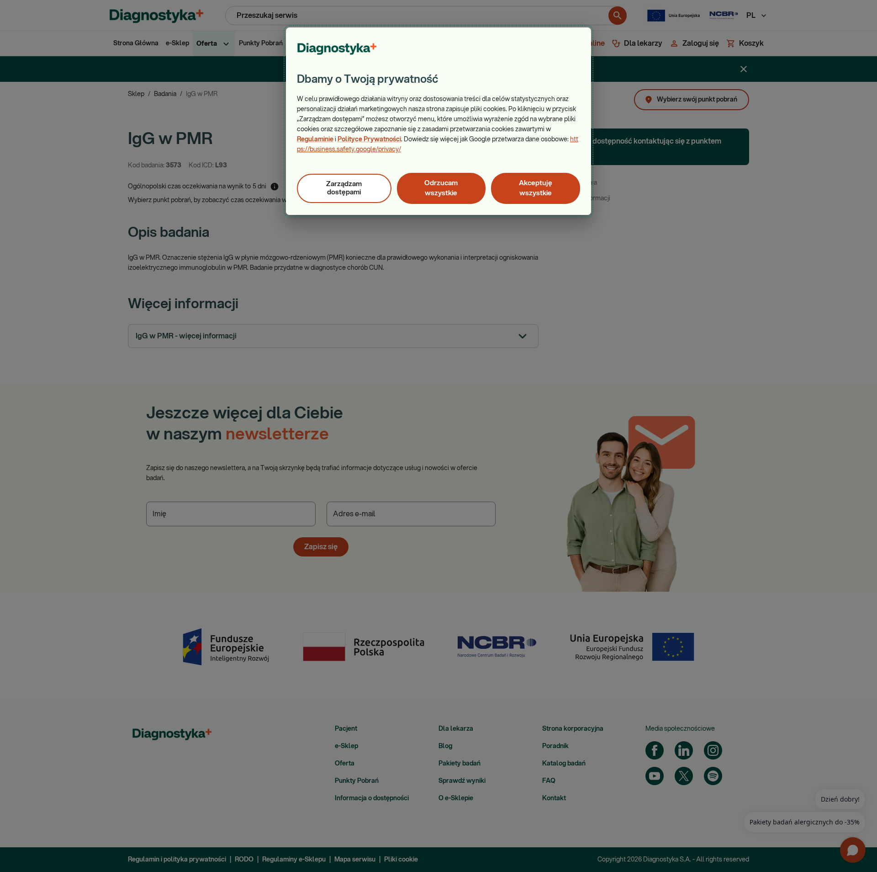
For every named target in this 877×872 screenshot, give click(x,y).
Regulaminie (315, 139)
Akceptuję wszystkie (535, 188)
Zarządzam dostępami (344, 188)
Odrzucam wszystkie (441, 188)
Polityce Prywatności (369, 139)
